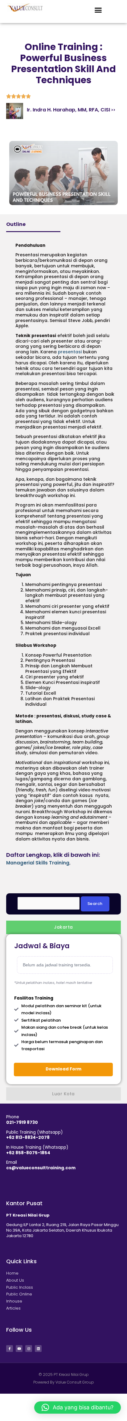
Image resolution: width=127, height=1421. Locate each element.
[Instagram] (28, 1348)
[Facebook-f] (9, 1348)
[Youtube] (19, 1348)
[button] (98, 10)
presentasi (70, 352)
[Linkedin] (38, 1348)
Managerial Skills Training (37, 863)
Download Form (63, 1069)
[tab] (63, 927)
